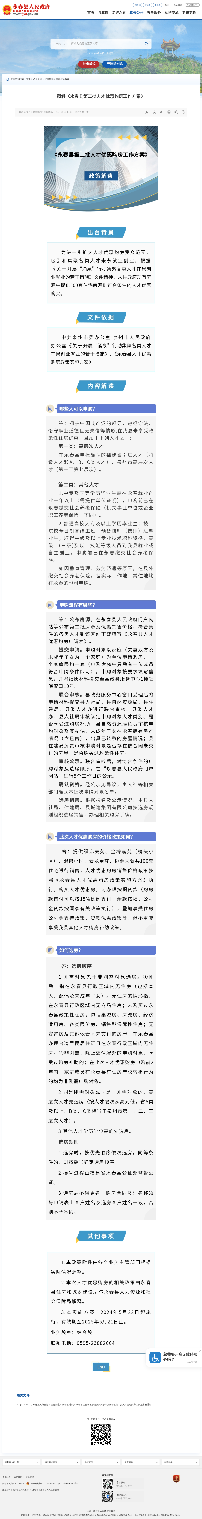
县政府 (103, 12)
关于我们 (6, 1477)
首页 (90, 12)
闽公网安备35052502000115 (43, 1483)
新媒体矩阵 (107, 1475)
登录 (175, 5)
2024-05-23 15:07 (64, 112)
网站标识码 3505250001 (13, 1483)
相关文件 (23, 1395)
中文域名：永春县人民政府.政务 (44, 1490)
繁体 (167, 5)
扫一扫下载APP (124, 1498)
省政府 (148, 5)
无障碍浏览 (115, 64)
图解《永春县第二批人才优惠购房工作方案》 (101, 96)
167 (87, 112)
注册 (180, 5)
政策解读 (49, 79)
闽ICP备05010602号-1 (68, 1483)
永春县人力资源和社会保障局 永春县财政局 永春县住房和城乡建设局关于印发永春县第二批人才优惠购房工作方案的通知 (92, 1404)
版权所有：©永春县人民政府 (15, 1490)
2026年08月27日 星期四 (101, 53)
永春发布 (120, 1482)
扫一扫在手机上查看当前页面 (101, 1419)
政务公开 (136, 12)
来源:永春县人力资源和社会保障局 (36, 112)
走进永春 (119, 12)
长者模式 (89, 64)
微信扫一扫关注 (124, 1486)
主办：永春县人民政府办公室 (101, 1511)
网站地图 (18, 1477)
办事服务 (154, 12)
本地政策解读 (62, 79)
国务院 (138, 5)
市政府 (157, 5)
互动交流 (171, 12)
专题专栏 (189, 12)
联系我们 (30, 1477)
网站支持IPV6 (192, 5)
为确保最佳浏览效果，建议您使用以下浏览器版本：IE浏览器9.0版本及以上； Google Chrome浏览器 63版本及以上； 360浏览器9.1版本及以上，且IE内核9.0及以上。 (101, 1515)
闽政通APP (121, 1495)
